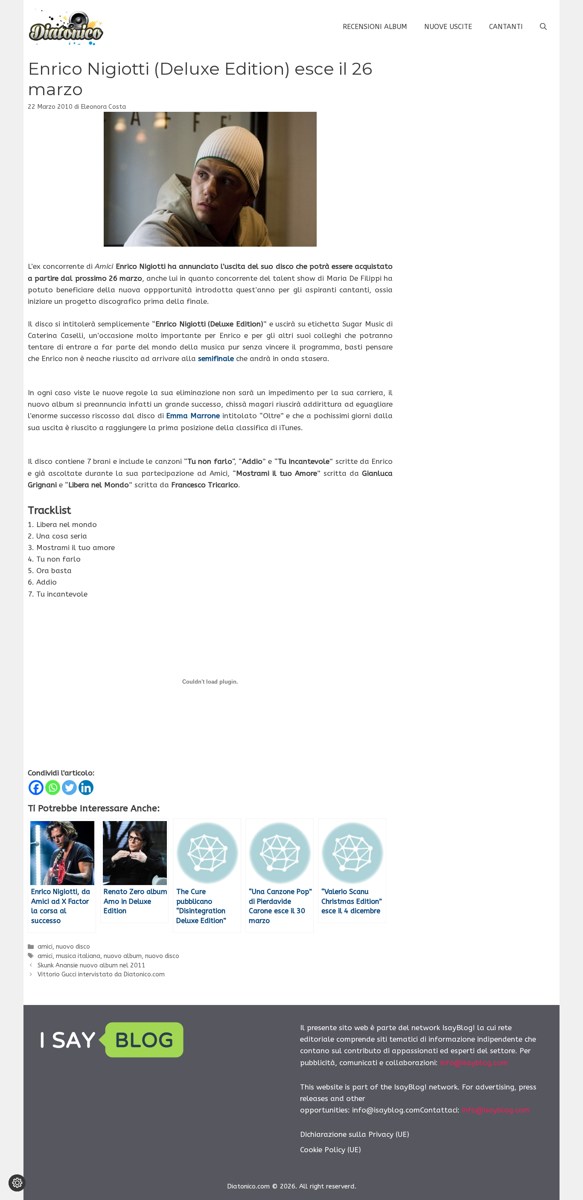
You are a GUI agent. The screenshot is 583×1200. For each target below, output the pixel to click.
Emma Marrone (193, 415)
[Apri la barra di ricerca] (543, 27)
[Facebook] (36, 787)
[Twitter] (69, 787)
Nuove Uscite (448, 27)
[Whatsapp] (52, 787)
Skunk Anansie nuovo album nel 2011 (92, 965)
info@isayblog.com (474, 1062)
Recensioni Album (375, 27)
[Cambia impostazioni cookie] (17, 1182)
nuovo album (123, 956)
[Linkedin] (86, 787)
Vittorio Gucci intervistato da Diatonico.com (101, 974)
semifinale (216, 358)
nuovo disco (73, 946)
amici (45, 946)
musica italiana (78, 956)
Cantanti (506, 27)
